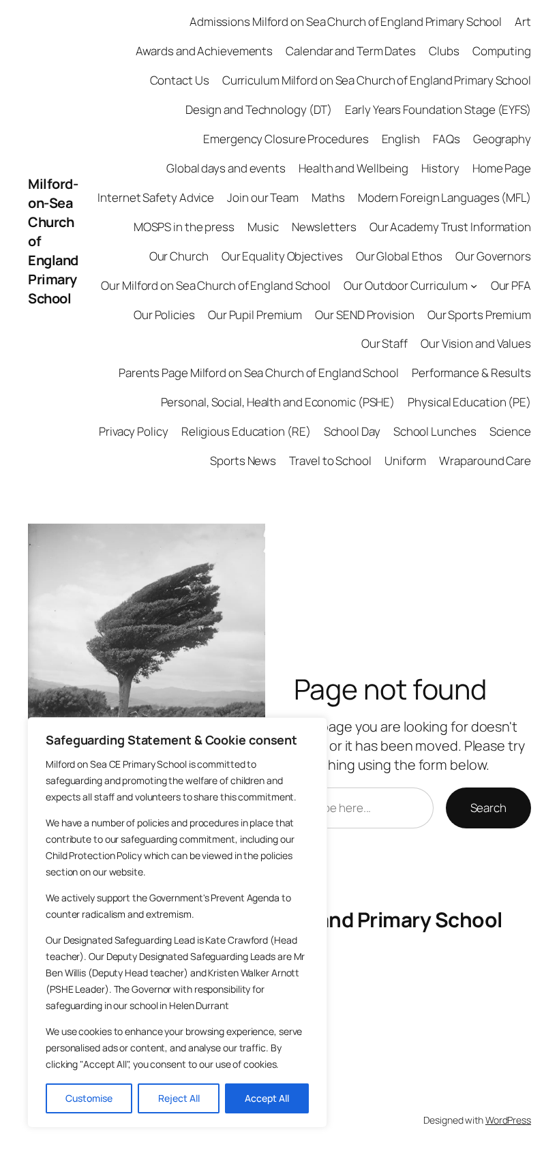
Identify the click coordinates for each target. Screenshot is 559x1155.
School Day (352, 431)
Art (523, 21)
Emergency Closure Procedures (285, 139)
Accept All (267, 1098)
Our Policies (164, 314)
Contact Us (179, 80)
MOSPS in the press (184, 227)
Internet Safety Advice (155, 197)
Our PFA (511, 285)
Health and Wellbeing (353, 168)
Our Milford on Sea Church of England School (216, 285)
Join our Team (263, 197)
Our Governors (493, 256)
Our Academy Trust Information (450, 227)
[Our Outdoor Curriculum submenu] (473, 285)
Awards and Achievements (204, 51)
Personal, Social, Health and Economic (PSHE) (278, 402)
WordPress (508, 1119)
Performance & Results (471, 372)
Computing (501, 51)
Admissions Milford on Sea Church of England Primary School (346, 21)
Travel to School (330, 460)
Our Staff (384, 343)
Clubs (444, 51)
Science (510, 431)
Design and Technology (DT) (258, 109)
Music (263, 227)
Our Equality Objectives (282, 256)
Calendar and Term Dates (351, 51)
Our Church (179, 256)
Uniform (405, 460)
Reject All (179, 1098)
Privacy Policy (133, 431)
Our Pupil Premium (255, 314)
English (401, 139)
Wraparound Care (485, 460)
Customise (88, 1098)
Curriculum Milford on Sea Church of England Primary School (376, 80)
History (440, 168)
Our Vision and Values (476, 343)
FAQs (446, 139)
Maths (328, 197)
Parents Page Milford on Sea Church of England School (259, 372)
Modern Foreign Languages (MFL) (444, 197)
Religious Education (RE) (246, 431)
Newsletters (324, 227)
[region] (177, 922)
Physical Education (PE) (469, 402)
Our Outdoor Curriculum (406, 285)
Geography (502, 139)
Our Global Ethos (399, 256)
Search (488, 807)
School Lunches (435, 431)
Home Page (501, 168)
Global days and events (226, 168)
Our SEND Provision (364, 314)
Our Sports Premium (479, 314)
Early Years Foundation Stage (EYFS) (438, 109)
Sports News (243, 460)
